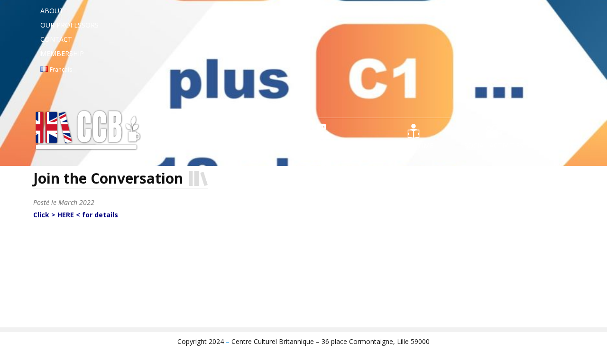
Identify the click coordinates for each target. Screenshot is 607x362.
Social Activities (494, 145)
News (564, 145)
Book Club (231, 145)
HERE (65, 214)
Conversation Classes (322, 145)
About (52, 10)
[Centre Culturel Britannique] (90, 132)
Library (167, 145)
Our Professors (69, 24)
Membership (62, 53)
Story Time (413, 145)
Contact (56, 39)
